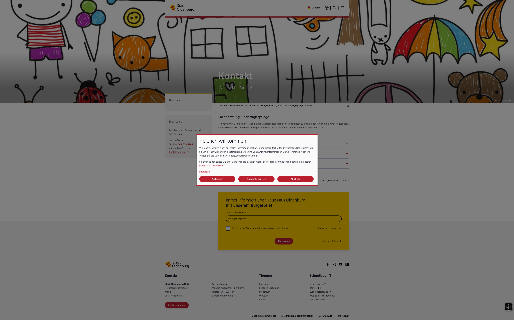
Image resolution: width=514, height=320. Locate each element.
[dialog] (257, 160)
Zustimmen (217, 179)
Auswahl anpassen (256, 179)
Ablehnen (295, 179)
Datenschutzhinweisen (211, 166)
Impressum (204, 172)
